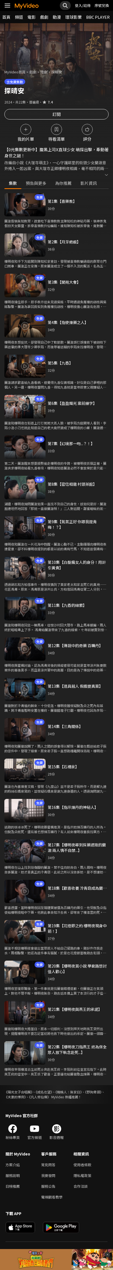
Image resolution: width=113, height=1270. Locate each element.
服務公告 (48, 1186)
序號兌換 (102, 5)
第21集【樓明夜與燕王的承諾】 (75, 1009)
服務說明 (12, 1175)
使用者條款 (82, 1164)
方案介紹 (12, 1164)
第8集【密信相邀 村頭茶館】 (72, 484)
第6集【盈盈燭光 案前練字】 (72, 403)
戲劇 (44, 17)
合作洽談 (81, 1186)
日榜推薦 (12, 1186)
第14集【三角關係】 (65, 726)
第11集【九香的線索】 (67, 605)
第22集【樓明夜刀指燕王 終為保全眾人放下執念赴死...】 (77, 1049)
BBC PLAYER (98, 17)
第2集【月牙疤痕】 (64, 242)
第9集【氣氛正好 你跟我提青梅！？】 (72, 524)
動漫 (57, 17)
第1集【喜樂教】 (62, 201)
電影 (31, 17)
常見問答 (48, 1164)
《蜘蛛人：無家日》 (68, 1092)
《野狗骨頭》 (93, 1092)
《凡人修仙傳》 (39, 1096)
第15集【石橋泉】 (63, 766)
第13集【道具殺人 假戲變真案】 (75, 686)
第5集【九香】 (60, 363)
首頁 (6, 17)
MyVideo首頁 (15, 72)
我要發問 (48, 1175)
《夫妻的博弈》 (15, 1096)
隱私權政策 (82, 1175)
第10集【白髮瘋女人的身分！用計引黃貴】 (77, 564)
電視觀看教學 (52, 1197)
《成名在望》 (44, 1092)
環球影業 (73, 17)
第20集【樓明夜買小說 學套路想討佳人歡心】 (77, 968)
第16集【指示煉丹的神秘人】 (73, 807)
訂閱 (56, 114)
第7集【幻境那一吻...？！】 (71, 443)
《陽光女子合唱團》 (18, 1092)
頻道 (19, 17)
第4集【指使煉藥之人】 (68, 322)
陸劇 (43, 72)
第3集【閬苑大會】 (64, 282)
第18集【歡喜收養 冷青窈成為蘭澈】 (78, 888)
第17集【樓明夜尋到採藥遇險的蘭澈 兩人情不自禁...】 (77, 847)
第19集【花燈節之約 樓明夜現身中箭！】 (77, 928)
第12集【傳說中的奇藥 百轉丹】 (75, 645)
